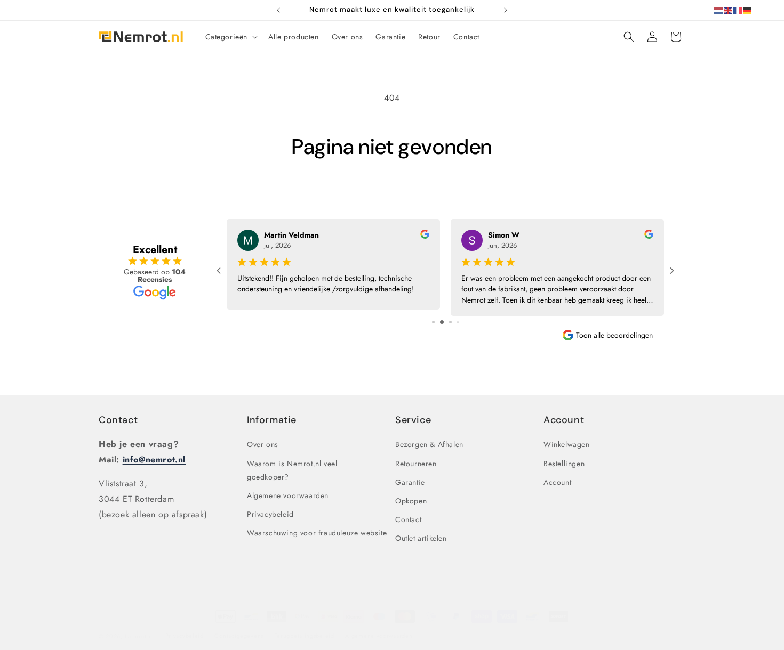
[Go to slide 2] (442, 322)
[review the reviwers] (424, 236)
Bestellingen (564, 463)
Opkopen (411, 500)
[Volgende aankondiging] (505, 10)
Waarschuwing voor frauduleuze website (317, 532)
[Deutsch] (748, 10)
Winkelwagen (566, 444)
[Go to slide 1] (433, 322)
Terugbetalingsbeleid (304, 635)
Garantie (410, 482)
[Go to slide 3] (450, 322)
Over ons (262, 444)
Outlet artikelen (421, 538)
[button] (230, 37)
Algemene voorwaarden (288, 495)
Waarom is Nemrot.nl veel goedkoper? (292, 470)
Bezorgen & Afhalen (429, 444)
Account (557, 482)
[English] (728, 10)
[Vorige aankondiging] (278, 10)
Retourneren (416, 463)
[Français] (738, 10)
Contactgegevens (238, 635)
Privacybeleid (270, 514)
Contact (118, 419)
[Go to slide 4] (458, 322)
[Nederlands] (719, 10)
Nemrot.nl (139, 636)
